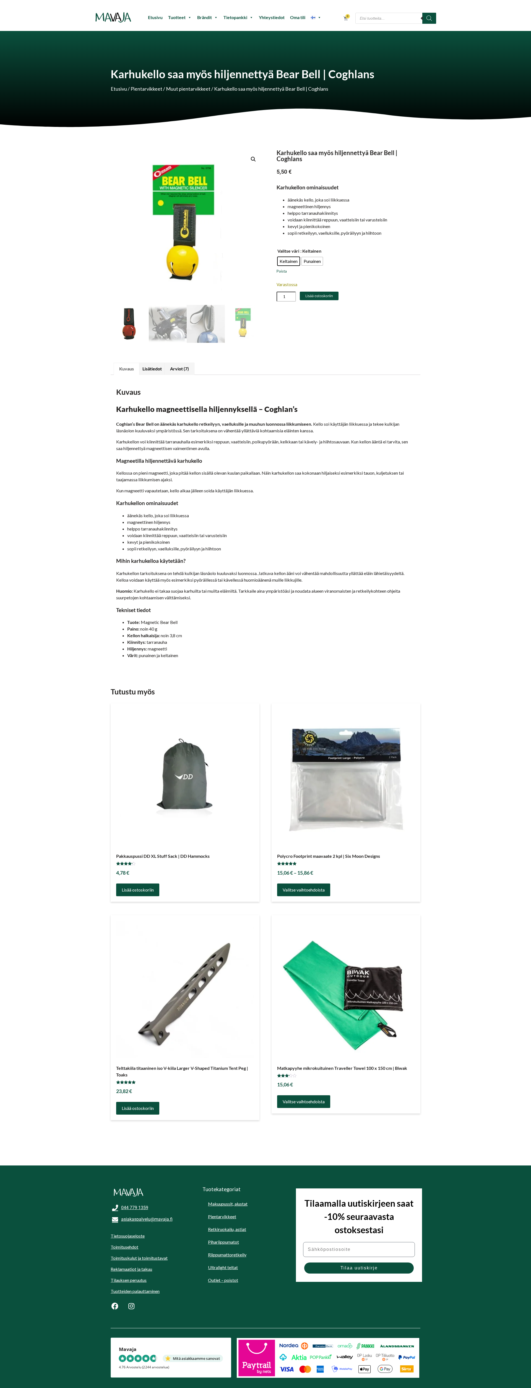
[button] (253, 159)
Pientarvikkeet (146, 89)
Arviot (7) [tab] (179, 368)
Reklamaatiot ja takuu (131, 1269)
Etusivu (155, 17)
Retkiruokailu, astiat (227, 1229)
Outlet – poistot (223, 1280)
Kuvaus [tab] (126, 368)
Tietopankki (235, 17)
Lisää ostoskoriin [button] (138, 889)
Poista (282, 271)
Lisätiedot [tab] (152, 368)
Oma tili (297, 17)
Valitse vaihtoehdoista (304, 889)
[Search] (429, 18)
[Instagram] (131, 1306)
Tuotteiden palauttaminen (135, 1291)
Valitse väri (288, 250)
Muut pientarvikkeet (188, 89)
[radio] (289, 261)
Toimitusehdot (124, 1247)
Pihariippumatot (223, 1242)
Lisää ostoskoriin (319, 295)
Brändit (204, 17)
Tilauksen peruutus (129, 1280)
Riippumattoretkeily (227, 1254)
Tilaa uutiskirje (359, 1268)
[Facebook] (115, 1306)
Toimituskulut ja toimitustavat (139, 1258)
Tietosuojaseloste (128, 1235)
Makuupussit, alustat (228, 1203)
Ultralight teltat (223, 1267)
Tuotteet (177, 17)
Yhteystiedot (272, 17)
